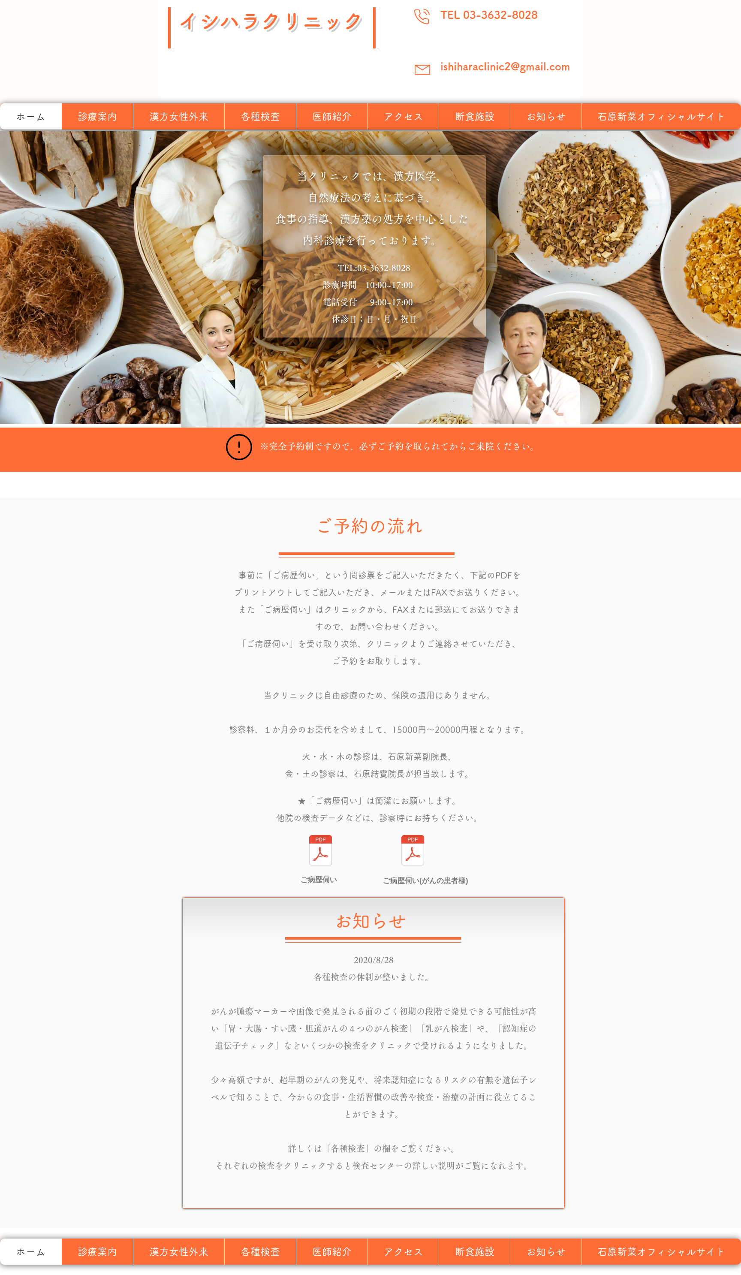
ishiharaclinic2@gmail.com (505, 66)
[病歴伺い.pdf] (320, 851)
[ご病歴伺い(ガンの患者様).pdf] (413, 851)
